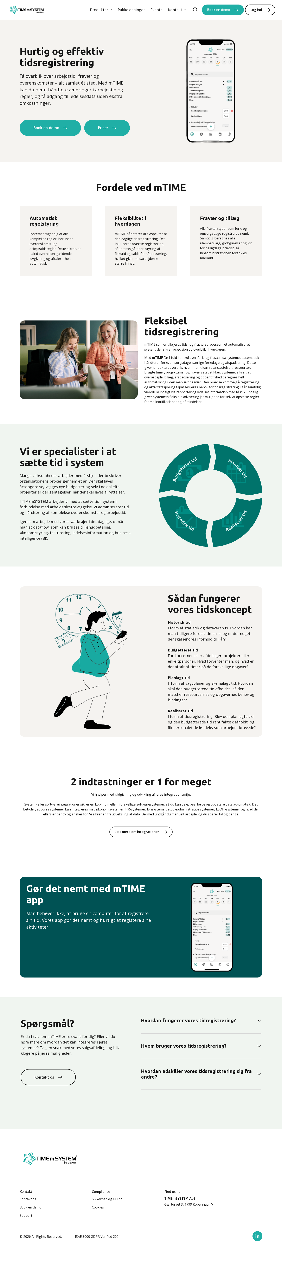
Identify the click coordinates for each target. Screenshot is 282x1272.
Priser (103, 127)
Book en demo (218, 9)
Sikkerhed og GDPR (107, 1199)
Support (26, 1215)
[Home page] (27, 9)
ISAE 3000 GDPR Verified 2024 (97, 1236)
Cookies (98, 1207)
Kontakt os (44, 1077)
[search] (195, 10)
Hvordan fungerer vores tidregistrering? (188, 1020)
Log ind (256, 9)
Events (156, 9)
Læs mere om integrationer (137, 831)
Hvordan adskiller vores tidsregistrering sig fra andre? (196, 1074)
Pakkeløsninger (131, 9)
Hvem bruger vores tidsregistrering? (183, 1046)
